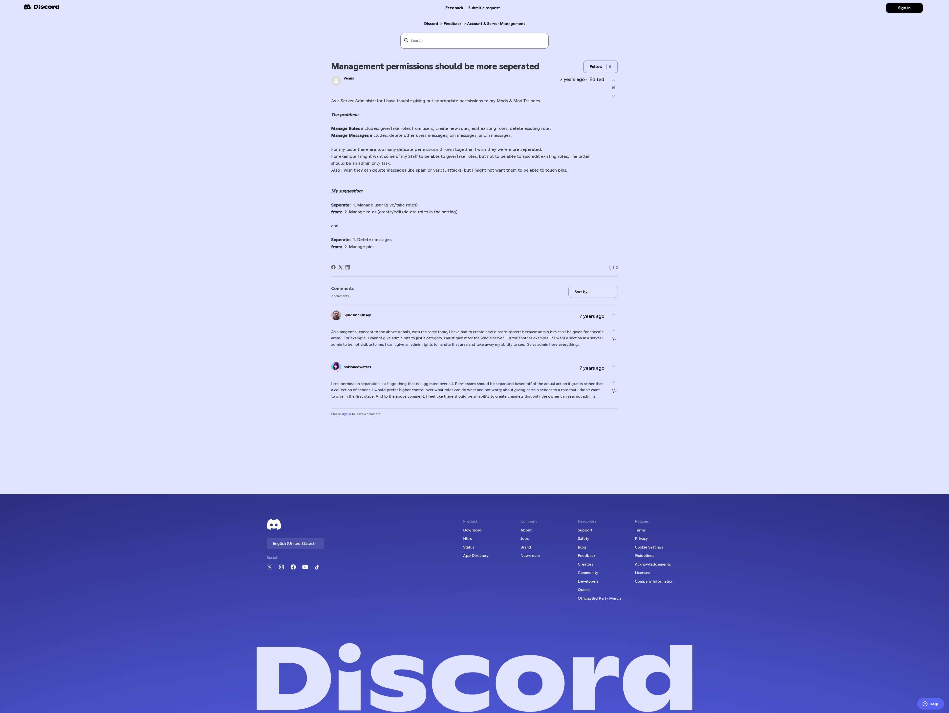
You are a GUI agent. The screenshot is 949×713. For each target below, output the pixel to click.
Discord (431, 24)
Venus (349, 78)
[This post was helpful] (613, 80)
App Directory (476, 556)
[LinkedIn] (347, 267)
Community (588, 573)
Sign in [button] (904, 8)
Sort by (581, 292)
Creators (585, 564)
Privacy (641, 539)
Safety (583, 539)
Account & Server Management (496, 24)
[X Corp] (340, 267)
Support (585, 530)
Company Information (654, 581)
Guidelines (644, 556)
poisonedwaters (357, 367)
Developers (588, 581)
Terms (640, 530)
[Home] (41, 8)
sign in (346, 414)
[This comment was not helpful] (613, 330)
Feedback (454, 8)
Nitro (467, 539)
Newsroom (530, 556)
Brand (525, 547)
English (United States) (294, 544)
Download (472, 530)
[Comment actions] (613, 338)
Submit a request (484, 8)
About (526, 530)
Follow (596, 67)
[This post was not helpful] (613, 96)
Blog (582, 547)
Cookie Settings (649, 547)
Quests (584, 590)
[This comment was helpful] (613, 314)
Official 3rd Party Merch (599, 598)
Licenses (642, 573)
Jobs (524, 539)
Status (468, 547)
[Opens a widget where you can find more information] (930, 704)
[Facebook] (333, 267)
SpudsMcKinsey (357, 315)
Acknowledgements (653, 564)
